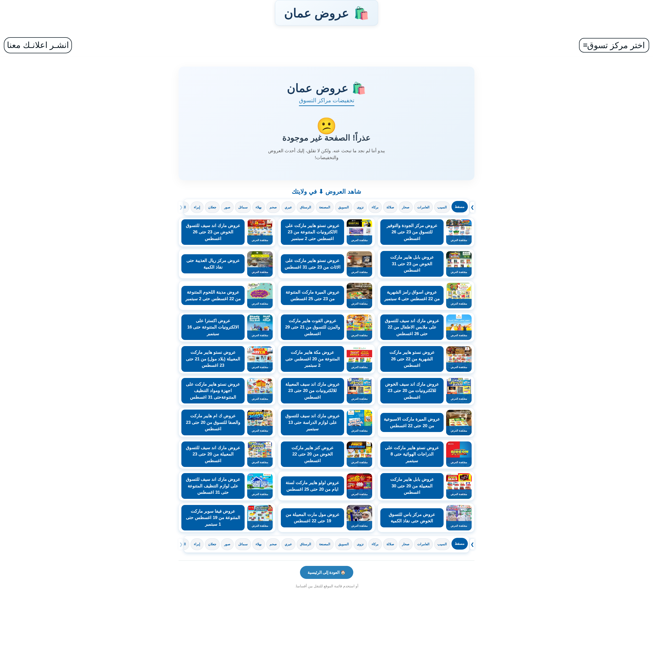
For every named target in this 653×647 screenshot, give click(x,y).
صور (227, 207)
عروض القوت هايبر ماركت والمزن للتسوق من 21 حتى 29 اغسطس (312, 327)
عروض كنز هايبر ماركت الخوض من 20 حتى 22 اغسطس (313, 454)
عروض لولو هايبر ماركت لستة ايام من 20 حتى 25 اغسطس (312, 486)
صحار (405, 207)
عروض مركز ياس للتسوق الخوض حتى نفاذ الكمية (412, 518)
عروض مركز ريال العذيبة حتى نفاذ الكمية (213, 264)
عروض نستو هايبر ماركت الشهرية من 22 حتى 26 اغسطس (412, 359)
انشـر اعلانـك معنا (38, 45)
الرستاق (305, 207)
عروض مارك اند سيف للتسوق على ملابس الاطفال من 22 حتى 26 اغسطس (412, 327)
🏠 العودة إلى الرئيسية (327, 572)
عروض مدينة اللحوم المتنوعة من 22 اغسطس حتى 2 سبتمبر (213, 295)
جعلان (212, 207)
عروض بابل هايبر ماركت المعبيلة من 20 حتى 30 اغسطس (412, 486)
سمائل (243, 207)
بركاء (375, 207)
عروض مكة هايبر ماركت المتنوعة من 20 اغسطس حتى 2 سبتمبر (312, 359)
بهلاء (259, 207)
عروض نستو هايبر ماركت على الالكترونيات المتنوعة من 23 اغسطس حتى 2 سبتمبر (312, 232)
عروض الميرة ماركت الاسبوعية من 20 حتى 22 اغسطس (412, 422)
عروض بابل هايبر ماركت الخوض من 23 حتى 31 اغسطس (412, 264)
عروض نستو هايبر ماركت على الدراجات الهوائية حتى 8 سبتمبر (412, 454)
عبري (288, 207)
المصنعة (324, 207)
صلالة (390, 207)
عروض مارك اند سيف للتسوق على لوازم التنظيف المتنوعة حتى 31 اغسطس (213, 486)
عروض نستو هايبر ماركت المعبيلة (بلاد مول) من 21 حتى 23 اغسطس (213, 359)
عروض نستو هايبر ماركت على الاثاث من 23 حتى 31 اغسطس (313, 264)
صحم (273, 207)
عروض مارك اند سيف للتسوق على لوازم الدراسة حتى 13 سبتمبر (312, 422)
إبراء (197, 207)
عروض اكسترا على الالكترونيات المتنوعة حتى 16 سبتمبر (213, 327)
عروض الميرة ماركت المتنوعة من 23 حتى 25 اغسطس (313, 295)
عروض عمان (326, 13)
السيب (442, 207)
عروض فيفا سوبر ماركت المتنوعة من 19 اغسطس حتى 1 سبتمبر (213, 518)
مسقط (459, 207)
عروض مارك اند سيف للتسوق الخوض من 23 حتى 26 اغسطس (213, 232)
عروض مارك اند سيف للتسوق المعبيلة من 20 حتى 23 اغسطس (213, 454)
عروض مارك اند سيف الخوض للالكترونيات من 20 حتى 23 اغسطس (412, 391)
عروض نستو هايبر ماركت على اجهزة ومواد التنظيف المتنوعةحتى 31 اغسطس (213, 391)
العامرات (423, 207)
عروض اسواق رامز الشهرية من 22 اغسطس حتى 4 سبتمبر (412, 295)
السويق (343, 207)
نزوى (360, 207)
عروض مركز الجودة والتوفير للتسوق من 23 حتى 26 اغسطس (412, 232)
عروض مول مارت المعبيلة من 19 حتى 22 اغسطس (313, 518)
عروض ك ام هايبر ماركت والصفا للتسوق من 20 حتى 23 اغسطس (213, 422)
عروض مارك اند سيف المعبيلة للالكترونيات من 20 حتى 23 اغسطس (312, 391)
